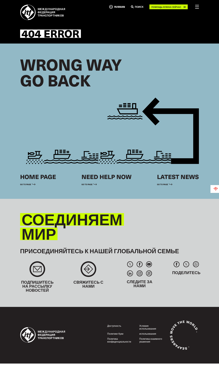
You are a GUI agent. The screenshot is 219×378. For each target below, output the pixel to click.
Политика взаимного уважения (150, 340)
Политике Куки (115, 333)
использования (147, 333)
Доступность (114, 325)
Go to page (25, 184)
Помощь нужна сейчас (166, 6)
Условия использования (147, 327)
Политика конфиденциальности (119, 340)
